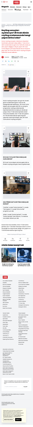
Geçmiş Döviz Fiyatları (8, 366)
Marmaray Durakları (23, 340)
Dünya (24, 7)
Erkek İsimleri (21, 342)
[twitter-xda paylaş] (6, 61)
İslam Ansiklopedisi (23, 325)
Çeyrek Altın (5, 324)
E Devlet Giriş (21, 292)
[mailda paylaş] (15, 61)
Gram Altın (5, 322)
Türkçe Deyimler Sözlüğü (8, 351)
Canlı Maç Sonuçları (7, 337)
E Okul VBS (20, 290)
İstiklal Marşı (21, 288)
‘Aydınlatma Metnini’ (8, 416)
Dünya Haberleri (6, 292)
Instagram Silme (22, 307)
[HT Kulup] (18, 9)
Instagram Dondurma (23, 305)
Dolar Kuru (5, 304)
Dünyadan (10, 9)
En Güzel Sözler (21, 336)
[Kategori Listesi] (31, 2)
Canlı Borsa (21, 280)
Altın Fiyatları (6, 302)
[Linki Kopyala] (18, 61)
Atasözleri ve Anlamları (8, 349)
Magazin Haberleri (7, 288)
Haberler (3, 24)
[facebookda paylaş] (3, 61)
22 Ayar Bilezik (6, 331)
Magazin (5, 7)
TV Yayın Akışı (21, 303)
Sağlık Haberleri (6, 293)
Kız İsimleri (20, 344)
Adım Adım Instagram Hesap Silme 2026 (8, 371)
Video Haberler (21, 313)
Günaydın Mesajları (7, 320)
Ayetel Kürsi (5, 315)
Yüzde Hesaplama (7, 364)
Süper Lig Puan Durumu (8, 339)
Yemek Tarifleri (6, 313)
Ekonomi (18, 7)
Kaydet (25, 386)
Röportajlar (25, 9)
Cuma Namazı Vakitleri (23, 284)
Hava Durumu (21, 297)
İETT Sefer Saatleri (7, 357)
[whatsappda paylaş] (12, 61)
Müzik (31, 9)
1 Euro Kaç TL (6, 335)
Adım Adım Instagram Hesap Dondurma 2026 (8, 368)
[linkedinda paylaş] (9, 61)
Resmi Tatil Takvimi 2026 (8, 374)
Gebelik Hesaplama (7, 359)
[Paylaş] (28, 71)
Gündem (12, 7)
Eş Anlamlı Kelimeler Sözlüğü (23, 331)
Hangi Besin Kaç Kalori (23, 328)
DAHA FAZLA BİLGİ (8, 419)
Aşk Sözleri (5, 318)
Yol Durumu (21, 299)
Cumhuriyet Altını (7, 330)
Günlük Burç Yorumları (23, 293)
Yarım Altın (5, 326)
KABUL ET (18, 419)
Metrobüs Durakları (22, 338)
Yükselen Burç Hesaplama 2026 (7, 361)
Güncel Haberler (6, 286)
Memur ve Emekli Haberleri (6, 300)
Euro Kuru (5, 306)
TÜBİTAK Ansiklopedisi (23, 326)
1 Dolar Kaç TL (6, 333)
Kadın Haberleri (6, 295)
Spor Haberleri (6, 290)
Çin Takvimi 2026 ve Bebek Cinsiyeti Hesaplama (7, 354)
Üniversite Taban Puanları (22, 317)
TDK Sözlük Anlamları (23, 315)
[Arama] (2, 2)
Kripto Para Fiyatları (7, 308)
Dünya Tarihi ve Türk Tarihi (23, 322)
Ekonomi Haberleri (7, 284)
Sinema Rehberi (22, 301)
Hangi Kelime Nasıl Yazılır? (22, 334)
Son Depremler (21, 295)
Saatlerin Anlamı (7, 317)
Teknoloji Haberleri (7, 297)
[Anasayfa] (5, 277)
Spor (29, 7)
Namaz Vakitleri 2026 (23, 282)
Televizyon (4, 9)
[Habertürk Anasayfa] (16, 2)
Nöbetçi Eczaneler (22, 286)
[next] (30, 257)
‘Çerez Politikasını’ (18, 415)
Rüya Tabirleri (21, 320)
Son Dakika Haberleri (7, 280)
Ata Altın (5, 328)
